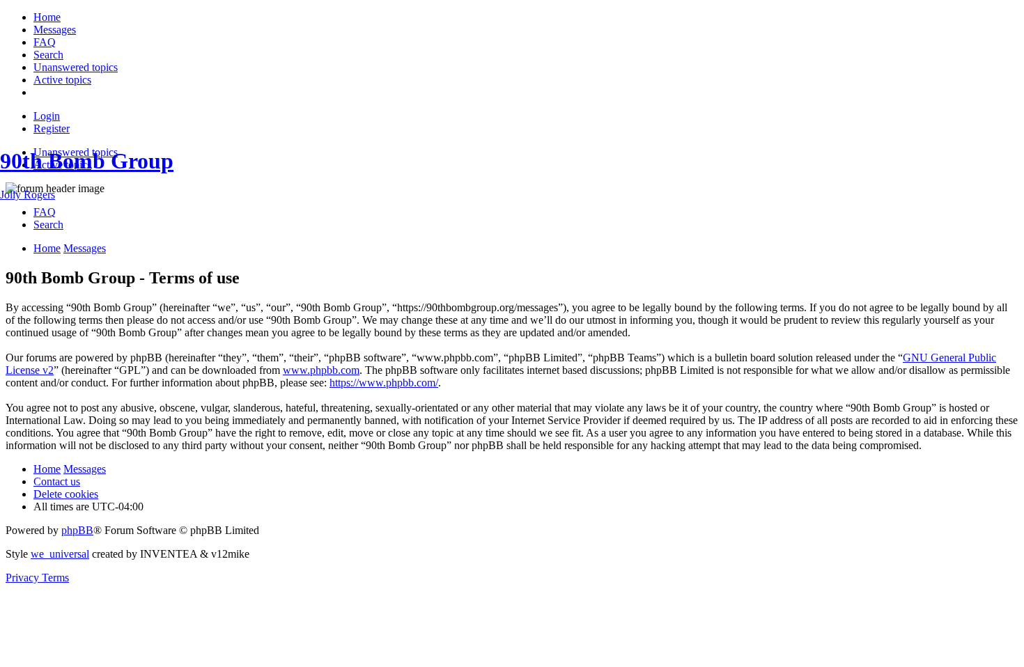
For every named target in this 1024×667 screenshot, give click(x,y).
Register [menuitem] (51, 128)
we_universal (60, 554)
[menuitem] (47, 17)
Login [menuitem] (46, 116)
